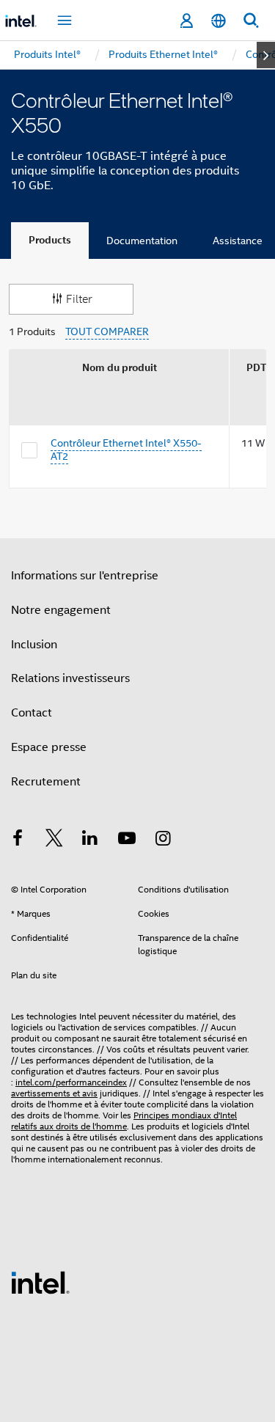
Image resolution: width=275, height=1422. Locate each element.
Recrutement (46, 781)
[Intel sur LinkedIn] (90, 840)
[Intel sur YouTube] (126, 840)
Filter (79, 299)
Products (50, 240)
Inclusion (34, 644)
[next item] (266, 55)
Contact (31, 712)
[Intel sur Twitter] (54, 840)
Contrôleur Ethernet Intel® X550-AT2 (126, 449)
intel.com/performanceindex (71, 1082)
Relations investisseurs (70, 678)
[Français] (219, 21)
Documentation (141, 240)
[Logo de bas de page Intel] (40, 1282)
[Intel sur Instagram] (162, 840)
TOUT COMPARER (107, 332)
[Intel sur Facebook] (17, 840)
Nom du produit (119, 368)
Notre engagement (61, 610)
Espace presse (49, 747)
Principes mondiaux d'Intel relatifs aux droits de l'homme (124, 1121)
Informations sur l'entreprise (84, 575)
